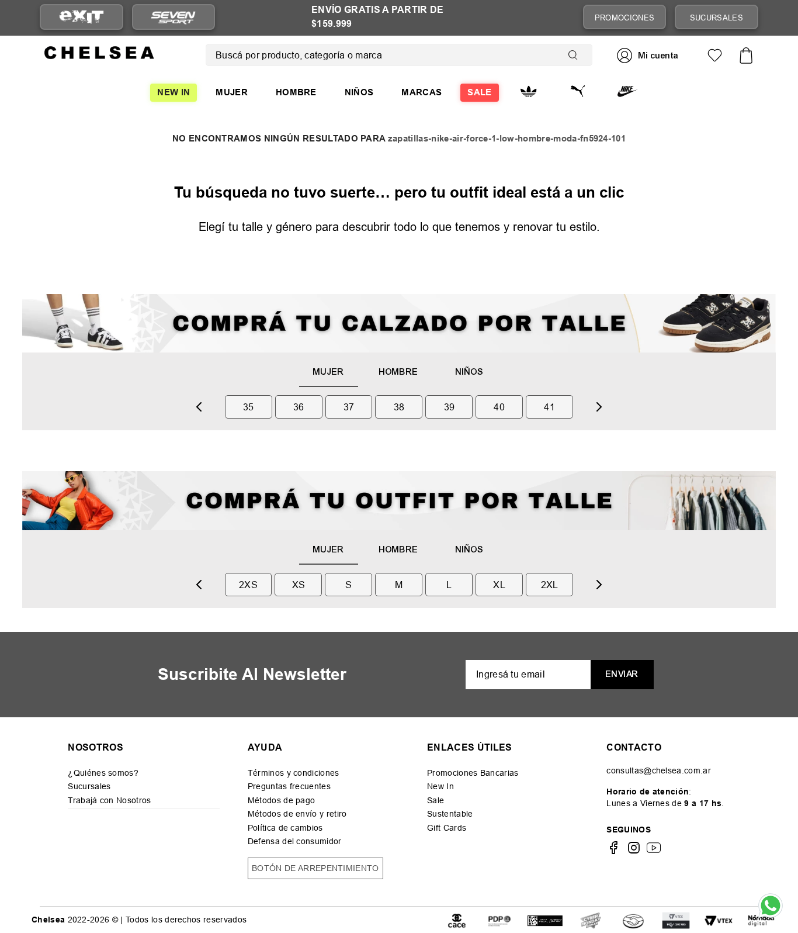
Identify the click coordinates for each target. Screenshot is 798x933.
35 (248, 407)
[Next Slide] (598, 407)
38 (399, 407)
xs (299, 584)
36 (298, 407)
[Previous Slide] (199, 407)
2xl (549, 584)
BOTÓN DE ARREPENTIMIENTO (315, 868)
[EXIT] (81, 17)
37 (349, 407)
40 (499, 407)
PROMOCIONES (625, 17)
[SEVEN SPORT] (173, 17)
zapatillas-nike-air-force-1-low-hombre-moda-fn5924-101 (507, 139)
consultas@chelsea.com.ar (658, 770)
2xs (248, 584)
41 (549, 407)
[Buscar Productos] (575, 54)
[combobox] (399, 55)
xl (499, 584)
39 (449, 407)
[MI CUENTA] (649, 55)
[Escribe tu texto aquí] (499, 920)
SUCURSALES (716, 17)
